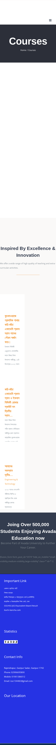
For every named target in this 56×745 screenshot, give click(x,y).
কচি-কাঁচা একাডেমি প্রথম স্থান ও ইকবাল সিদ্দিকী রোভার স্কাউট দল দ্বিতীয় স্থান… (8, 375)
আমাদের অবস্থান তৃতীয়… (8, 451)
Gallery (16, 302)
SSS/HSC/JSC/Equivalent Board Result (21, 605)
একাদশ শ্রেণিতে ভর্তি (10, 588)
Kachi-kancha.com (12, 610)
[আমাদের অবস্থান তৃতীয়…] (12, 451)
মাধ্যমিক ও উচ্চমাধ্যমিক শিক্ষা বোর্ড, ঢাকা (16, 601)
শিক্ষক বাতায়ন (8, 592)
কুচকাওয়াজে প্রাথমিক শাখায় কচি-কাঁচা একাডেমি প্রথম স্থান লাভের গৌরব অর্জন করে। (8, 302)
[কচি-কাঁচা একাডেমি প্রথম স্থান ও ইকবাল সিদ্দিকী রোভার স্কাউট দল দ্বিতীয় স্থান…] (12, 374)
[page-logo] (28, 233)
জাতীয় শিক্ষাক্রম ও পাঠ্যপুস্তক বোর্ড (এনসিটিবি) (19, 597)
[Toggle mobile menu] (50, 20)
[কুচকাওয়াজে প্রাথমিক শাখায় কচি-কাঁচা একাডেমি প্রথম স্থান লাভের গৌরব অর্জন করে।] (12, 302)
